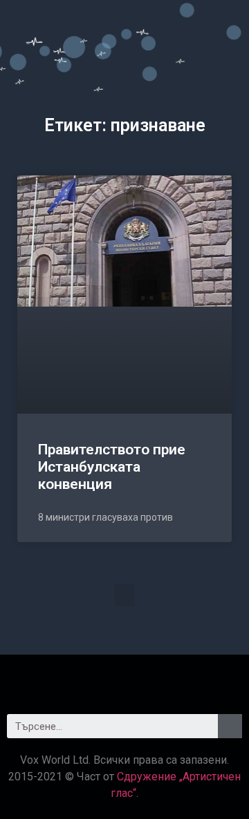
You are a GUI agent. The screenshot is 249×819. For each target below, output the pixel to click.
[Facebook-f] (86, 679)
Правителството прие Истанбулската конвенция (111, 466)
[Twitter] (124, 679)
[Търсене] (230, 726)
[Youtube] (162, 679)
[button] (124, 595)
